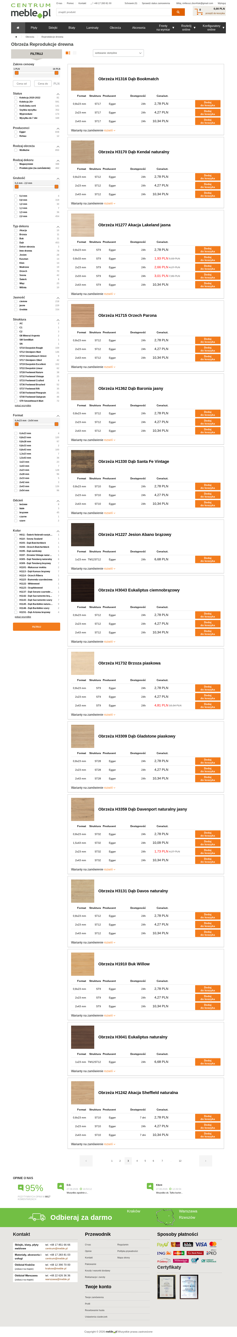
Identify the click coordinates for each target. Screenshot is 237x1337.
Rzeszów (187, 1217)
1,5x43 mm (25, 458)
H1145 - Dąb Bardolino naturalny (36, 604)
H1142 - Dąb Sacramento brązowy (37, 596)
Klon (21, 263)
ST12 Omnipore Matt (30, 352)
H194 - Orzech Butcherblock (34, 547)
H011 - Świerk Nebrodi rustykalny (37, 534)
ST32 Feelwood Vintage (31, 376)
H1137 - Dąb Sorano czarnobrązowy (38, 592)
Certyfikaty (169, 1267)
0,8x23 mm (25, 437)
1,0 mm (23, 204)
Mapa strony (123, 1257)
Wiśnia (22, 287)
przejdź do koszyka (215, 13)
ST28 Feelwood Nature (31, 372)
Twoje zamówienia (94, 1297)
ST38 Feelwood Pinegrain (32, 392)
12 (180, 1161)
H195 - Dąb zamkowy (30, 551)
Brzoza (23, 234)
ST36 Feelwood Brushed (32, 384)
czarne (23, 516)
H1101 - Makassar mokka (32, 567)
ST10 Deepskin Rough (31, 348)
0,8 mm (23, 200)
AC (21, 323)
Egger (22, 132)
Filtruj (36, 627)
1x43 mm (24, 466)
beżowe (23, 504)
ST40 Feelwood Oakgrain (32, 397)
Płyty (34, 27)
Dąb (21, 242)
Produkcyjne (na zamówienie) (34, 168)
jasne (22, 305)
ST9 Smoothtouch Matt (31, 401)
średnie (23, 309)
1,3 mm (23, 208)
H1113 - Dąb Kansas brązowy (34, 571)
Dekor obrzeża (27, 246)
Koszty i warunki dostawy (97, 1270)
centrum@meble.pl (56, 1248)
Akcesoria (138, 27)
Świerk (23, 279)
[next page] (205, 1160)
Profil (87, 1304)
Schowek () (131, 3)
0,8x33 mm (25, 445)
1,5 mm (23, 212)
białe (21, 508)
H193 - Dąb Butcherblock (32, 543)
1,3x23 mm (25, 453)
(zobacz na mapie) (24, 1269)
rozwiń (108, 130)
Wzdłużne (24, 150)
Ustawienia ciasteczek (96, 1316)
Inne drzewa (25, 250)
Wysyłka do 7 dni (28, 118)
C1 (20, 327)
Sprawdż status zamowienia (156, 3)
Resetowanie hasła (94, 1310)
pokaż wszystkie (23, 405)
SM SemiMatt (26, 339)
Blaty (72, 27)
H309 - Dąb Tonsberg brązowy (35, 563)
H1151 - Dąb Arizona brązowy (34, 612)
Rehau (22, 136)
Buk (21, 238)
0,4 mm (23, 196)
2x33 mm (24, 478)
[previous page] (86, 1160)
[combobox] (118, 53)
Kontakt (82, 3)
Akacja (23, 230)
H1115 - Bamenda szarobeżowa (35, 579)
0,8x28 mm (25, 441)
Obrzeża (115, 27)
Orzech (23, 271)
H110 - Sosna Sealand (30, 539)
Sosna (22, 275)
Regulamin (122, 1244)
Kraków (133, 1211)
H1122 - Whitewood (29, 583)
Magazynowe (26, 164)
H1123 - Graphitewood (31, 587)
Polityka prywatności (127, 1251)
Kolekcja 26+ (26, 101)
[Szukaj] (178, 12)
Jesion (22, 255)
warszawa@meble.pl (57, 1279)
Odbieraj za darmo (81, 1217)
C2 (20, 331)
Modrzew (24, 267)
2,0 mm (23, 216)
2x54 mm (24, 490)
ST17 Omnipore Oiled (30, 360)
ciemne (23, 301)
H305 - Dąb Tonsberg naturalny (35, 559)
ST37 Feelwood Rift (29, 388)
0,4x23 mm (25, 433)
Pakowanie (90, 1264)
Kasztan (23, 259)
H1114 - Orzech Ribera (31, 575)
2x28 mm (24, 474)
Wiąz (21, 283)
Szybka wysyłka (27, 110)
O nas (59, 3)
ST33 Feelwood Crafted (31, 380)
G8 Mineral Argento (29, 335)
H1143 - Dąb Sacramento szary (35, 600)
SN (21, 344)
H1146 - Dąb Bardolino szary (34, 608)
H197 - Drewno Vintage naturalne (36, 555)
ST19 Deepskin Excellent (32, 364)
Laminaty (92, 27)
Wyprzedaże (25, 114)
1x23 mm (24, 462)
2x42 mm (24, 482)
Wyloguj (222, 3)
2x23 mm (24, 470)
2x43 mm (24, 486)
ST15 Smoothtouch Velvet (32, 356)
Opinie (88, 1251)
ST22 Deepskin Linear (31, 368)
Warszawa (188, 1211)
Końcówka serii (27, 106)
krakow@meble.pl (55, 1268)
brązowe (23, 512)
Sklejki (53, 27)
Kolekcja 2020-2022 (29, 97)
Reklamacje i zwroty (95, 1277)
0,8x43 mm (25, 449)
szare (22, 520)
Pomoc (70, 3)
